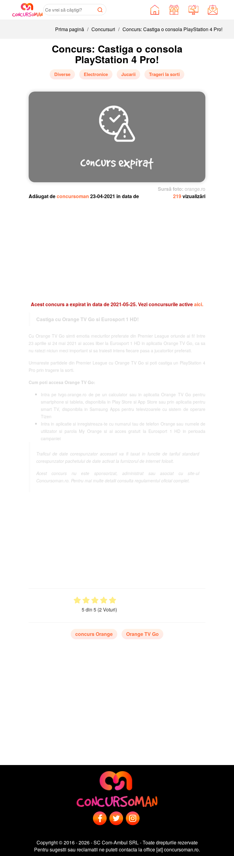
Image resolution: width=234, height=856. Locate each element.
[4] (103, 600)
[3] (94, 600)
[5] (112, 600)
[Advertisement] (121, 247)
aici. (198, 304)
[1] (77, 600)
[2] (86, 600)
